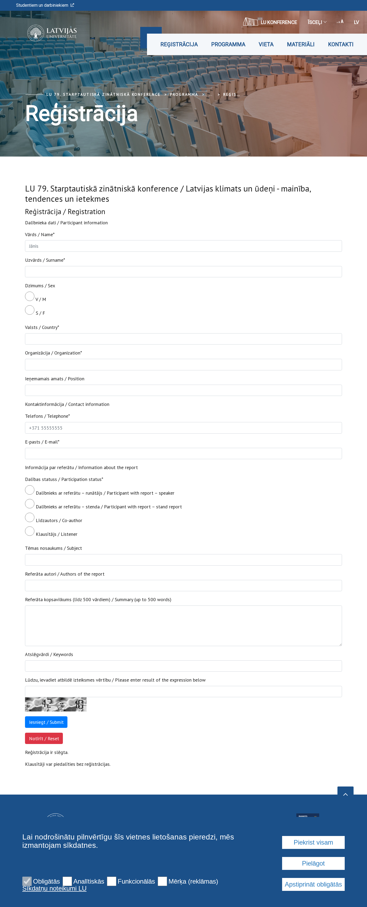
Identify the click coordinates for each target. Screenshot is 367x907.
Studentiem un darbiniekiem (42, 5)
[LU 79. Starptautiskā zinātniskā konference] (44, 33)
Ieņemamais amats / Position (54, 378)
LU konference (279, 22)
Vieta (266, 44)
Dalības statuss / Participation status (64, 479)
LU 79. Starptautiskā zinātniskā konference (103, 94)
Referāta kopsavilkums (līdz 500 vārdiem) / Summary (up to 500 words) (98, 599)
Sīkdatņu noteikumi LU (54, 888)
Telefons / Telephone (47, 416)
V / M (40, 299)
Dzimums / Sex (40, 285)
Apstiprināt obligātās (313, 884)
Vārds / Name (40, 234)
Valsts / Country (42, 327)
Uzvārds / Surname (45, 260)
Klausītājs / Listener (55, 534)
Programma (228, 44)
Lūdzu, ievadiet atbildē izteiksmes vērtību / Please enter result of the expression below (115, 680)
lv (356, 22)
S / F (39, 313)
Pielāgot (313, 863)
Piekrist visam (313, 842)
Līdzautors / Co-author (58, 520)
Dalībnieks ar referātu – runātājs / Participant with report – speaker (104, 493)
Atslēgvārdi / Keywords (49, 654)
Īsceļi (315, 22)
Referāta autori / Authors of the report (65, 574)
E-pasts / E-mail (42, 442)
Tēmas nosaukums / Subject (53, 548)
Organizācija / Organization (53, 353)
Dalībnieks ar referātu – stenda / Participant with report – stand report (108, 507)
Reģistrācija (179, 44)
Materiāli (301, 44)
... (210, 94)
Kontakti (341, 44)
